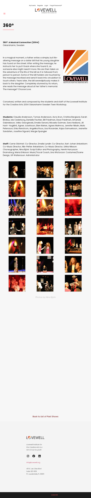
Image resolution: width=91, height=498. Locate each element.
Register (40, 5)
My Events (32, 5)
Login (46, 5)
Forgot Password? (56, 5)
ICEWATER (54, 495)
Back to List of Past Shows (45, 416)
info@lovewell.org (33, 462)
